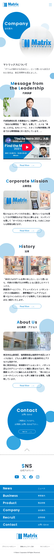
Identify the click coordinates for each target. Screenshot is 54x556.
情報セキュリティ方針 (27, 546)
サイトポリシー (45, 546)
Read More (24, 165)
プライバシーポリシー (9, 546)
